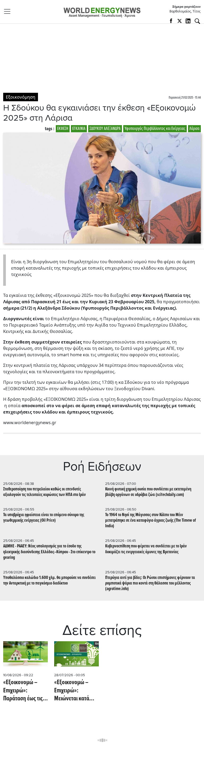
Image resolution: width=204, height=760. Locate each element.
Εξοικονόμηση (20, 97)
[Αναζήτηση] (197, 21)
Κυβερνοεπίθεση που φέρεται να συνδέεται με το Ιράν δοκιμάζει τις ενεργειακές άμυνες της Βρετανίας (146, 549)
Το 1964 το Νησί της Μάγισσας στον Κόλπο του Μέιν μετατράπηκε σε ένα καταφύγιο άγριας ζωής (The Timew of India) (150, 520)
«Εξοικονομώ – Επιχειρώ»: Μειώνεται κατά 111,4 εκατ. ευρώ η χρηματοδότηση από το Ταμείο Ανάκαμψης (75, 691)
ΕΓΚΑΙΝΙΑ (79, 129)
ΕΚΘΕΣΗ (62, 129)
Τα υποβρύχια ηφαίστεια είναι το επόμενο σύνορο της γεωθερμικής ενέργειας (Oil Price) (43, 517)
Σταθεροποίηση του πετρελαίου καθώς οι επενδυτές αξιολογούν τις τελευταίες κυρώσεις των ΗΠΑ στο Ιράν (44, 492)
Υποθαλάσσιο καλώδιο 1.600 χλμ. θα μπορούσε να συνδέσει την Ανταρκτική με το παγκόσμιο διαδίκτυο (49, 580)
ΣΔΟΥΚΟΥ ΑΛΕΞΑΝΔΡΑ (105, 129)
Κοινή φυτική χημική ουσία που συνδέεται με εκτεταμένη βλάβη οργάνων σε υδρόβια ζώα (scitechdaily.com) (148, 492)
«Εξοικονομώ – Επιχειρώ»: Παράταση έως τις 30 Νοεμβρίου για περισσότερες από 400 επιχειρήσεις (23, 691)
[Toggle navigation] (8, 11)
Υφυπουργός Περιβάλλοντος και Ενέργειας (155, 129)
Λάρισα (194, 129)
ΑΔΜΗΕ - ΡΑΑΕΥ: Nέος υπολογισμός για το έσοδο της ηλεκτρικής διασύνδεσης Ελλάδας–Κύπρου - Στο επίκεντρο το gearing (49, 551)
